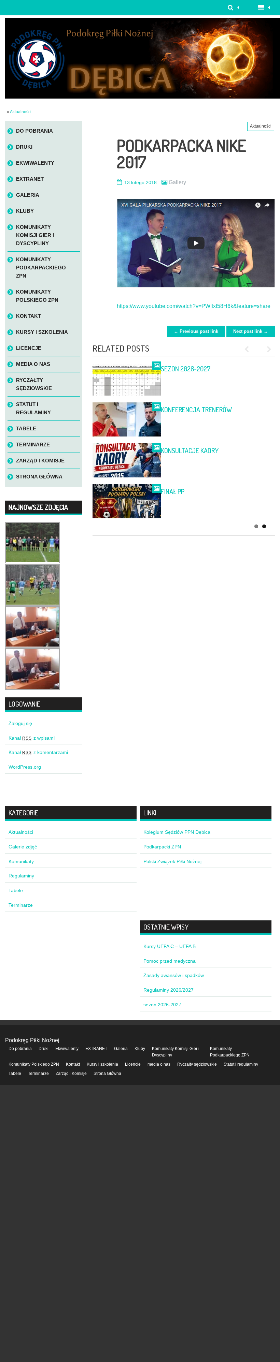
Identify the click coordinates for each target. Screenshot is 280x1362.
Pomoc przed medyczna (169, 961)
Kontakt (28, 316)
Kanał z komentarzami (38, 752)
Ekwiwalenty (35, 163)
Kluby (25, 211)
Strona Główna (39, 476)
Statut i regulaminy (33, 408)
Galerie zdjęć (23, 846)
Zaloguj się (20, 723)
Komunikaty (21, 861)
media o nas (33, 364)
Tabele (26, 428)
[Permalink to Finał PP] (127, 501)
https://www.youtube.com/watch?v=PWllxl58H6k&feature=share (193, 306)
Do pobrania (34, 131)
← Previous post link (196, 331)
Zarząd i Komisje (40, 460)
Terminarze (33, 444)
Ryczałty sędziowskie (34, 384)
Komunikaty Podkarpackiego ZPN (41, 267)
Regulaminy (21, 875)
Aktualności (20, 111)
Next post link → (250, 331)
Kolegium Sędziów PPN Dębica (176, 832)
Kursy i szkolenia (42, 332)
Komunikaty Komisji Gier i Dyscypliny (35, 235)
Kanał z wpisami (32, 738)
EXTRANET (30, 179)
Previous (249, 349)
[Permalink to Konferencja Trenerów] (127, 419)
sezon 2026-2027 (185, 368)
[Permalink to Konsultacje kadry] (127, 460)
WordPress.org (25, 767)
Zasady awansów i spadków (173, 975)
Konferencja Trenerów (196, 409)
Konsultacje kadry (190, 450)
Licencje (28, 348)
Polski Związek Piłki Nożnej (172, 861)
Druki (24, 147)
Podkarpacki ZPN (162, 846)
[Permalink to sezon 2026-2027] (127, 378)
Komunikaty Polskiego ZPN (37, 296)
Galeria (27, 195)
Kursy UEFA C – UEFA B (169, 946)
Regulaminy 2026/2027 (168, 990)
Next (266, 349)
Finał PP (172, 491)
